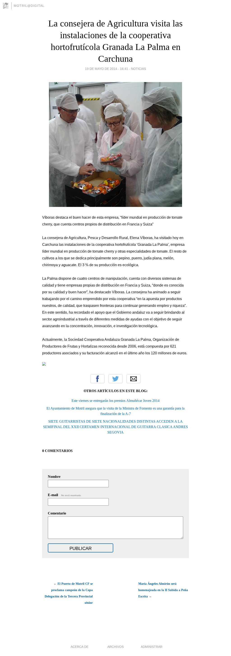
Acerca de (79, 647)
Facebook (97, 378)
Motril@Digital (29, 5)
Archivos (115, 647)
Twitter (115, 378)
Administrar (151, 647)
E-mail (64, 495)
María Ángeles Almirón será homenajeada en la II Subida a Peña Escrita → (163, 590)
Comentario (57, 513)
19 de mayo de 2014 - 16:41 (106, 69)
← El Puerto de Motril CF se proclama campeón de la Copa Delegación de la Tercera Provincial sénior (69, 593)
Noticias (138, 69)
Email (133, 378)
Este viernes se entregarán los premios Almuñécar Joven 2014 (115, 401)
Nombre (54, 476)
